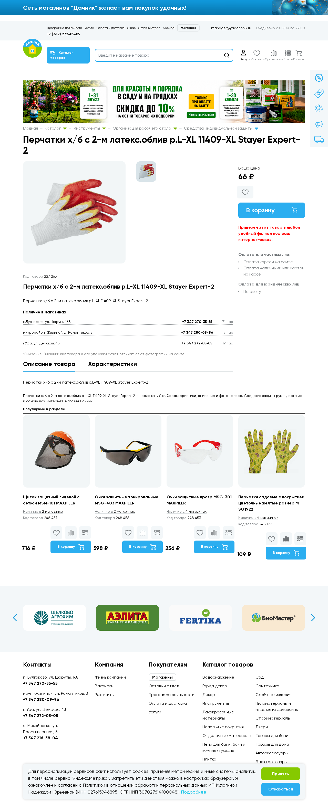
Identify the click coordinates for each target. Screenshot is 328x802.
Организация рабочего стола (142, 128)
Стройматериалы (273, 718)
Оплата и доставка (111, 28)
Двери (261, 726)
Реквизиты (104, 694)
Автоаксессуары (271, 753)
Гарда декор (214, 685)
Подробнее (193, 792)
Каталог (53, 128)
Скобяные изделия (273, 694)
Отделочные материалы (226, 735)
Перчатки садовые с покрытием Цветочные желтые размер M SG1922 (271, 503)
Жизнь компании (110, 677)
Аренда (169, 28)
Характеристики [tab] (112, 363)
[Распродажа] (319, 124)
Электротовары (271, 761)
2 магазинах (43, 511)
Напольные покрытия (223, 726)
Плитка (209, 759)
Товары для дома (272, 744)
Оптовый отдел (149, 28)
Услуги (89, 28)
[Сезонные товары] (319, 108)
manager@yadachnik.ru (231, 28)
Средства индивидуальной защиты (218, 128)
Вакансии (104, 685)
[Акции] (319, 78)
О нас (131, 28)
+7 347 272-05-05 (197, 343)
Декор (208, 694)
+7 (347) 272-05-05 (63, 34)
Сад (259, 677)
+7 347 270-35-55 (197, 322)
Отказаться (280, 789)
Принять (280, 773)
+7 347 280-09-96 (197, 332)
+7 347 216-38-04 (40, 737)
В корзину (260, 210)
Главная (30, 128)
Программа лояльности (64, 28)
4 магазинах (187, 511)
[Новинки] (319, 93)
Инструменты (87, 128)
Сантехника (267, 685)
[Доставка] (319, 139)
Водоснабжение (218, 677)
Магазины (188, 28)
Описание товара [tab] (49, 363)
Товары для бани (271, 735)
